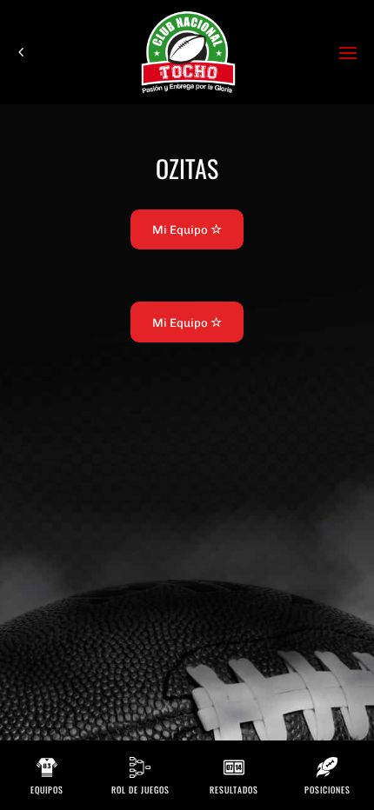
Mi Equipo (181, 229)
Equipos (46, 789)
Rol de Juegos (140, 789)
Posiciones (327, 789)
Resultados (234, 789)
